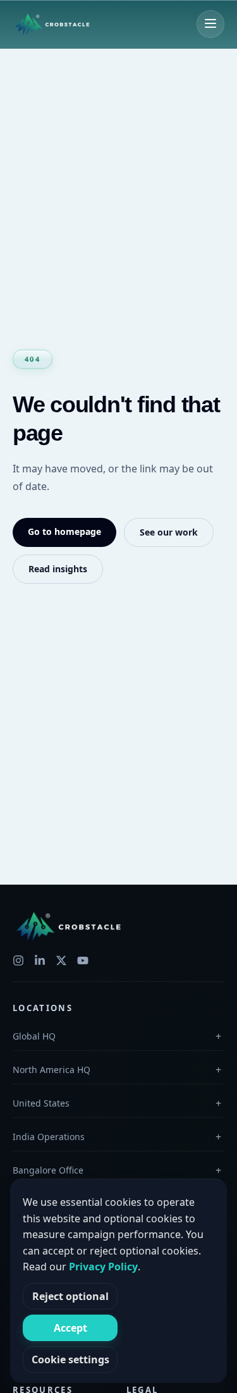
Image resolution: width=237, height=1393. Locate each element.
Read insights (57, 569)
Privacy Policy (103, 1266)
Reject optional (70, 1296)
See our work (169, 532)
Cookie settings (70, 1359)
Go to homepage (64, 531)
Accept (70, 1328)
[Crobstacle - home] (53, 24)
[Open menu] (210, 24)
